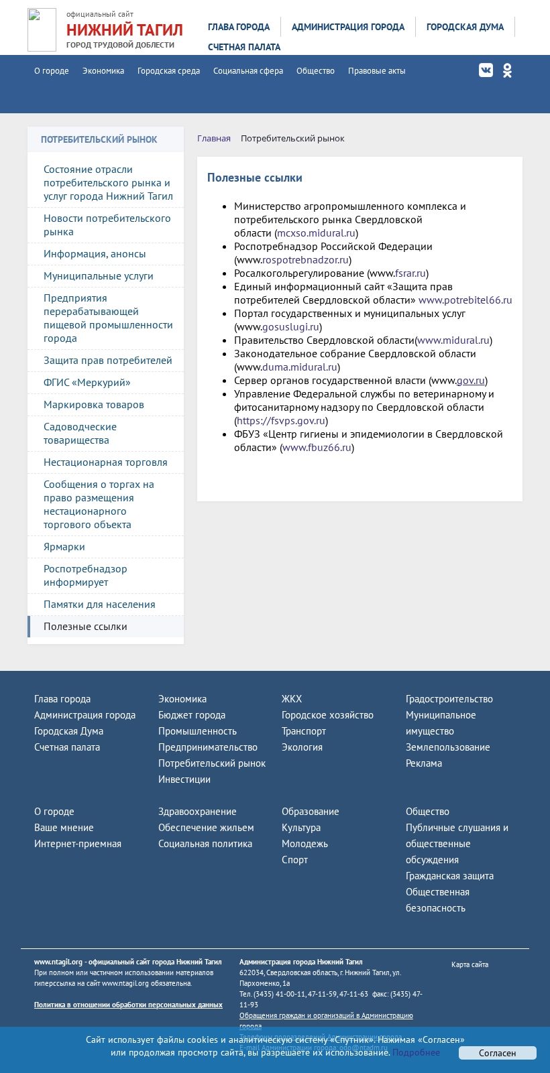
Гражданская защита (450, 875)
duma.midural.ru (299, 366)
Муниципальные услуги (99, 275)
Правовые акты (377, 70)
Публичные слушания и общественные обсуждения (457, 843)
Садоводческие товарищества (80, 433)
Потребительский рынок (212, 763)
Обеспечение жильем (206, 827)
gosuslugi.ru (290, 326)
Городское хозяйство (328, 714)
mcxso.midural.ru (316, 232)
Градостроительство (449, 698)
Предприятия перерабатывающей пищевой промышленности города (108, 317)
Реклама (424, 763)
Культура (301, 827)
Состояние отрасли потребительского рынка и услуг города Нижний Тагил (108, 182)
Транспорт (304, 730)
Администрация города (348, 27)
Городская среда (169, 70)
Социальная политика (205, 843)
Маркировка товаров (94, 404)
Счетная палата (244, 47)
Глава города (239, 27)
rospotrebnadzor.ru (305, 259)
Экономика (103, 70)
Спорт (295, 859)
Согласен (497, 1053)
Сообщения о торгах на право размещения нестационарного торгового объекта (99, 504)
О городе (51, 70)
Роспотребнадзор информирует (85, 575)
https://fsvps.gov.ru (281, 420)
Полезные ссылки (85, 626)
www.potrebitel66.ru (465, 299)
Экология (302, 747)
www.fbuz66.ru (316, 447)
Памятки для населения (100, 604)
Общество (315, 70)
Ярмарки (64, 546)
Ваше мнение (64, 827)
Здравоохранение (197, 811)
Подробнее (415, 1052)
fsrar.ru (410, 272)
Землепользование (448, 747)
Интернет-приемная (77, 843)
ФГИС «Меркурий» (87, 382)
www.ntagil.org (58, 961)
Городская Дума (465, 27)
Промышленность (197, 730)
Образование (310, 811)
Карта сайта (469, 964)
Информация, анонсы (95, 253)
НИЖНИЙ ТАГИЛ (124, 29)
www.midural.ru (453, 339)
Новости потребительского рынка (107, 224)
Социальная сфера (248, 70)
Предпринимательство (208, 747)
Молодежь (305, 843)
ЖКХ (292, 698)
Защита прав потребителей (108, 360)
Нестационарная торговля (106, 461)
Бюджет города (191, 714)
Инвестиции (184, 779)
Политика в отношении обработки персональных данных (128, 1004)
